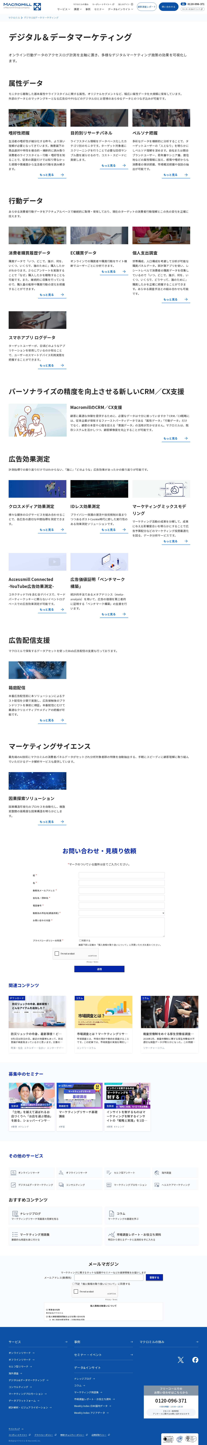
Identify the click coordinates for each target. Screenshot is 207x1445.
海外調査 (13, 1373)
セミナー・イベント (88, 1354)
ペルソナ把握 (145, 133)
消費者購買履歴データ (29, 253)
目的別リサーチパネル (91, 133)
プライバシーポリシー (43, 1434)
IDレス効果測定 (85, 506)
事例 (77, 1342)
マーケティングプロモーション (26, 1394)
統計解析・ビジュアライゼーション (28, 1407)
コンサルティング (18, 1387)
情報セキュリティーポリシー (72, 1434)
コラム (78, 1385)
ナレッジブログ (82, 1378)
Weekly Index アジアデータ (89, 1413)
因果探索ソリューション (32, 798)
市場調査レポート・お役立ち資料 (92, 1399)
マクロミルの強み (152, 1342)
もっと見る (47, 175)
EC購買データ (83, 253)
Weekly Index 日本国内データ (91, 1406)
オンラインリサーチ (20, 1353)
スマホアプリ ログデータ (32, 337)
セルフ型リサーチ (18, 1366)
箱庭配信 (17, 687)
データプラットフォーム (22, 1400)
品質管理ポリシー (99, 1434)
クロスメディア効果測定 (31, 506)
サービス (15, 1342)
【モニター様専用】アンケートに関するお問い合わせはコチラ (171, 1412)
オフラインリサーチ (20, 1359)
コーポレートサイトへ (18, 1434)
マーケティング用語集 (86, 1392)
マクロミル (14, 17)
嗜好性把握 (19, 133)
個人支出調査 (145, 253)
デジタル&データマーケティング (41, 17)
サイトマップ (14, 1428)
